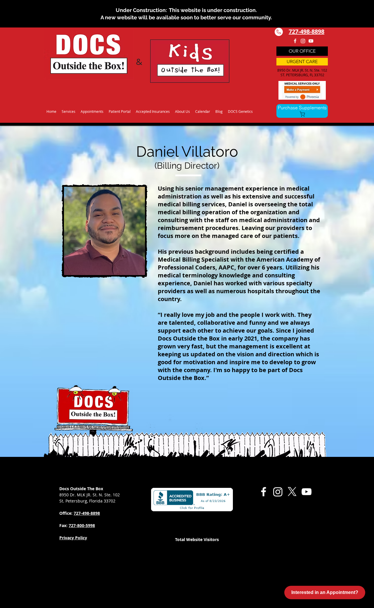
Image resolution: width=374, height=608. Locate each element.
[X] (292, 492)
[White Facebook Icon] (295, 41)
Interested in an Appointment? (324, 592)
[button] (68, 109)
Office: (66, 513)
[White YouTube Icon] (311, 41)
